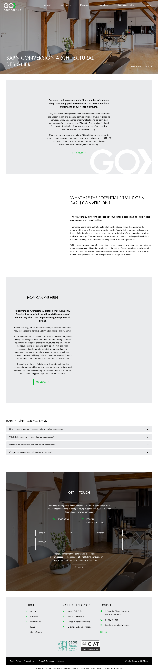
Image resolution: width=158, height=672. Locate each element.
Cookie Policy (15, 661)
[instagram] (101, 632)
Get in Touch (36, 632)
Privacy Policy (29, 661)
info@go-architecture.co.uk (117, 625)
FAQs (32, 627)
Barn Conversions (76, 616)
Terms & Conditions (46, 661)
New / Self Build (75, 611)
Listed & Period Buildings (79, 621)
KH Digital (144, 661)
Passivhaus (35, 621)
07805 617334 (64, 519)
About (33, 611)
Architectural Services (76, 605)
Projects (34, 616)
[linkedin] (106, 632)
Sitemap (61, 661)
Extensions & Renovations (79, 627)
